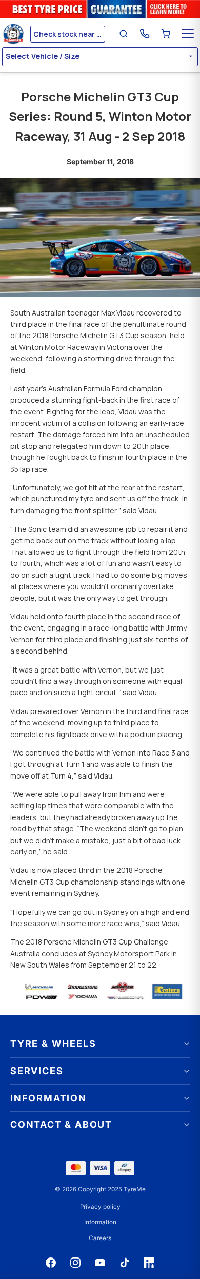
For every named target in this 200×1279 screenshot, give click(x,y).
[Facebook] (51, 1262)
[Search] (123, 33)
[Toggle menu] (187, 34)
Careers (100, 1238)
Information (100, 1222)
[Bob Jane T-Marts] (15, 34)
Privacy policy (100, 1206)
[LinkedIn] (149, 1262)
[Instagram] (75, 1262)
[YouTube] (100, 1262)
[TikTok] (124, 1262)
